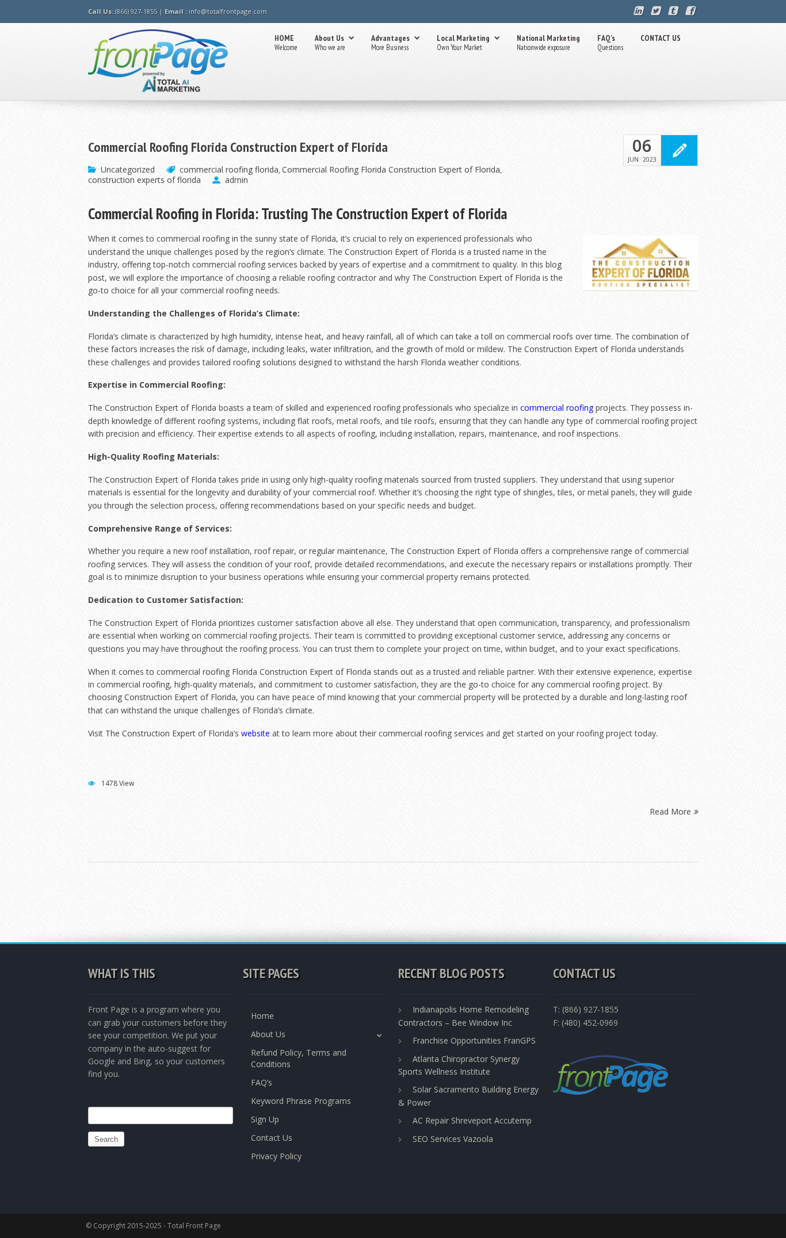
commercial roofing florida (229, 169)
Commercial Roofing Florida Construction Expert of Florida (238, 147)
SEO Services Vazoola (453, 1138)
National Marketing (548, 42)
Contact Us (271, 1137)
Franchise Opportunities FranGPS (474, 1040)
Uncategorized (128, 169)
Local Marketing (463, 42)
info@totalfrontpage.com (228, 11)
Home (262, 1015)
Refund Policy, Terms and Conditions (298, 1058)
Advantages (390, 42)
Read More (671, 811)
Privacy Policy (276, 1156)
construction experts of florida (144, 179)
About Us (330, 42)
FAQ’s (610, 42)
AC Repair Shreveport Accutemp (472, 1120)
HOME (285, 42)
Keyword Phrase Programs (301, 1100)
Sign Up (265, 1119)
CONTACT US (660, 38)
